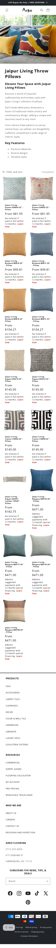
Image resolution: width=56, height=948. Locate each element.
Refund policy (31, 927)
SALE (8, 686)
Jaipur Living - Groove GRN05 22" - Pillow (41, 207)
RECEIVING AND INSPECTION (20, 832)
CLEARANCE (12, 705)
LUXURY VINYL (13, 738)
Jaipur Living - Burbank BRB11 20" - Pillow (41, 263)
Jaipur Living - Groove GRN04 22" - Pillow (14, 207)
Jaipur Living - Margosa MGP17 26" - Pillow (14, 564)
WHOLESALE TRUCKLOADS (19, 795)
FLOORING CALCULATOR (18, 775)
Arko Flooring (17, 927)
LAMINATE (11, 731)
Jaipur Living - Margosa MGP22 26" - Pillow (41, 499)
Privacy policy (46, 927)
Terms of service (21, 932)
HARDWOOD (12, 725)
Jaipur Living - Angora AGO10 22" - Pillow (14, 379)
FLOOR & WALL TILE (16, 718)
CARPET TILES (13, 699)
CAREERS (10, 819)
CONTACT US (12, 826)
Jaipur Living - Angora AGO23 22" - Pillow (41, 379)
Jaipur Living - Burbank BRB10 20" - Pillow (14, 263)
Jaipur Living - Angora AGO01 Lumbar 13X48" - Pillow (13, 500)
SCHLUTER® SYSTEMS (17, 744)
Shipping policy (37, 932)
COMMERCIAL (13, 762)
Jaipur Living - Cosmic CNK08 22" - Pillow (41, 439)
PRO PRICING (12, 788)
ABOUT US (11, 813)
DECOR (9, 712)
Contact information (29, 936)
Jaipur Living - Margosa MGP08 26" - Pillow (14, 630)
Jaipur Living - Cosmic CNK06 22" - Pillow (14, 439)
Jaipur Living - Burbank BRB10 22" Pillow (14, 319)
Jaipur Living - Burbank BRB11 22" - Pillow (41, 319)
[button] (7, 10)
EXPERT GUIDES (14, 769)
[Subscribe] (47, 881)
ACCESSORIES (13, 692)
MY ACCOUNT (13, 782)
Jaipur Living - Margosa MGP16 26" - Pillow (41, 564)
